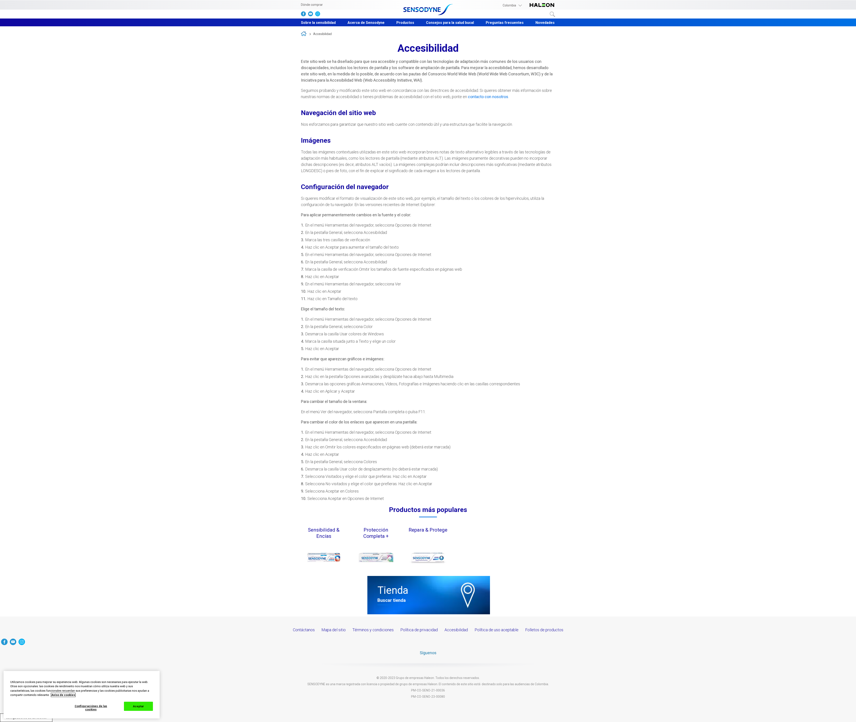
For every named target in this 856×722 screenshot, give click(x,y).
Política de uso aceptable (497, 629)
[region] (82, 694)
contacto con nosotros (488, 96)
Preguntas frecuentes (505, 23)
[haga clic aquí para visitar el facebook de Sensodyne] (304, 14)
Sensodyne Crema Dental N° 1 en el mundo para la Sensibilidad (304, 33)
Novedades (545, 23)
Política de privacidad (419, 629)
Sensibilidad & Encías (324, 533)
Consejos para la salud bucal (450, 23)
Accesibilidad (322, 34)
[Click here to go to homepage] (428, 10)
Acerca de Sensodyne (366, 23)
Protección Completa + (376, 533)
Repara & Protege (428, 530)
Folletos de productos (544, 629)
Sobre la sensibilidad (318, 23)
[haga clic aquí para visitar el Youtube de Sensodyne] (311, 14)
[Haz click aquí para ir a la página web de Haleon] (542, 5)
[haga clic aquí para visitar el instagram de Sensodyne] (318, 14)
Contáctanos (304, 629)
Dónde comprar (312, 4)
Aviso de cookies (63, 695)
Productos (405, 23)
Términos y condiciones (373, 629)
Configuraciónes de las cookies (91, 707)
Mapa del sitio (333, 629)
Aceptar (138, 706)
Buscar (552, 14)
